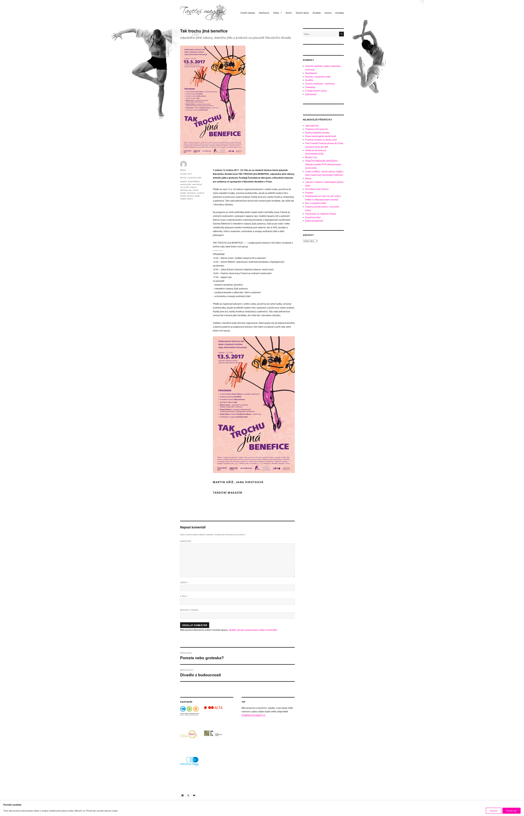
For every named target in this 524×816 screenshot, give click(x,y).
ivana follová (197, 184)
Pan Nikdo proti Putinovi (317, 189)
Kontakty (339, 12)
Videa (276, 12)
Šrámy (308, 178)
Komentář (186, 541)
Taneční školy (302, 12)
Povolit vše (511, 810)
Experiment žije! (313, 217)
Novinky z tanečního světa (190, 177)
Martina (183, 170)
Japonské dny (312, 125)
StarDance (264, 12)
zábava (190, 198)
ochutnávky (191, 193)
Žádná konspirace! (314, 220)
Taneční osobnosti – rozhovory (320, 83)
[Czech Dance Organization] (189, 715)
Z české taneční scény (316, 90)
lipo (190, 190)
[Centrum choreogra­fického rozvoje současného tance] (213, 739)
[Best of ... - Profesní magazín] (189, 739)
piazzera (190, 195)
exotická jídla (185, 184)
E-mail (184, 596)
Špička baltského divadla (317, 132)
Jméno (184, 582)
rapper (197, 195)
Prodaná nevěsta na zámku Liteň (321, 139)
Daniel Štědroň (194, 181)
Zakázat (493, 810)
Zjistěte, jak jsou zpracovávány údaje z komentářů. (253, 629)
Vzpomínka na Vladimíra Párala (320, 213)
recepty (183, 198)
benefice (183, 181)
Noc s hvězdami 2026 (315, 203)
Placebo (309, 192)
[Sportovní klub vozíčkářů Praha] (189, 763)
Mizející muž (311, 157)
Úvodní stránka (247, 12)
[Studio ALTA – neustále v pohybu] (213, 715)
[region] (262, 808)
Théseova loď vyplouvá (316, 129)
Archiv (289, 12)
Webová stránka (189, 610)
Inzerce (328, 12)
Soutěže (317, 12)
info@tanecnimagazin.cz (253, 715)
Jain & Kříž (184, 187)
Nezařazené (311, 73)
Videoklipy (310, 87)
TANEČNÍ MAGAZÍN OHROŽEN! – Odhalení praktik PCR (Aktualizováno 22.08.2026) (323, 164)
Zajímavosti (310, 94)
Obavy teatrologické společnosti (320, 136)
